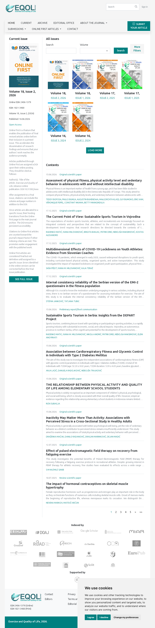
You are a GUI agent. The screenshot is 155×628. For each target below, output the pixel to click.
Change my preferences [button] (126, 617)
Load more (95, 150)
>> (141, 512)
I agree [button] (90, 617)
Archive (42, 23)
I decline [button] (104, 617)
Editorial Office (63, 23)
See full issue (24, 279)
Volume (84, 44)
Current (26, 23)
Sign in (145, 7)
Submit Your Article (138, 26)
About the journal (92, 23)
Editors (48, 599)
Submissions (16, 29)
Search (49, 44)
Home (11, 23)
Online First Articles (45, 29)
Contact (72, 29)
